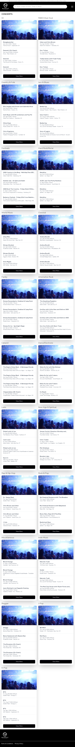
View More (19, 76)
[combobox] (41, 6)
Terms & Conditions (7, 744)
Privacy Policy (19, 744)
